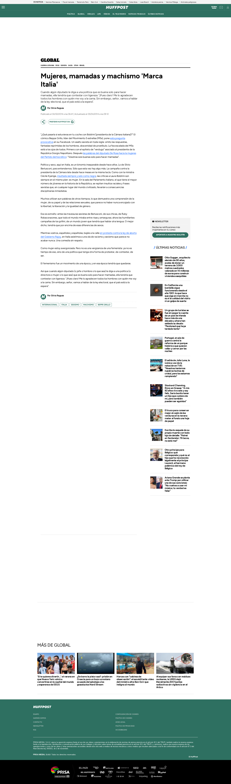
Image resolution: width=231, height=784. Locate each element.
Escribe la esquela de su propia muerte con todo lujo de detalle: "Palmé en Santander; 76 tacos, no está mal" (177, 435)
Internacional (49, 305)
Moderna (96, 776)
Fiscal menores (68, 2)
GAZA (70, 65)
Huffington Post (88, 772)
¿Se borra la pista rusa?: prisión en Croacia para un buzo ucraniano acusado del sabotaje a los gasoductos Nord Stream (94, 680)
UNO (103, 772)
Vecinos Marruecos (53, 2)
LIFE (99, 14)
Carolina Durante (107, 2)
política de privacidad (125, 726)
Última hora (214, 7)
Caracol (163, 768)
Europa (64, 65)
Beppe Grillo (104, 305)
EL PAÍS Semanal (141, 772)
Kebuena (160, 772)
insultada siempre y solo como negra (76, 176)
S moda (132, 776)
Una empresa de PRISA (61, 770)
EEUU (57, 65)
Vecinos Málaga (172, 2)
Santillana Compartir (124, 768)
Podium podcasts (109, 776)
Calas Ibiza (133, 2)
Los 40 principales (98, 768)
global (81, 14)
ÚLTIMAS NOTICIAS (156, 14)
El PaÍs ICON (121, 776)
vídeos (107, 14)
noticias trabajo (136, 14)
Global (50, 60)
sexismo (75, 305)
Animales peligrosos (188, 2)
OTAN (76, 65)
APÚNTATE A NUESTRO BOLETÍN (170, 235)
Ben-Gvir (94, 2)
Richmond (83, 776)
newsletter (38, 726)
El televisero (119, 14)
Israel (81, 65)
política (71, 14)
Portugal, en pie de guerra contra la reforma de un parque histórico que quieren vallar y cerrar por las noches (176, 344)
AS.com (144, 768)
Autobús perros (157, 2)
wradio (111, 772)
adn (153, 768)
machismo (88, 305)
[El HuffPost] (117, 7)
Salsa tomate (121, 2)
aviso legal (120, 722)
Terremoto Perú (82, 2)
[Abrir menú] (3, 7)
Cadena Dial (131, 772)
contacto (37, 722)
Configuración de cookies (127, 714)
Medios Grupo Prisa (61, 776)
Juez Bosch (144, 2)
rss (34, 730)
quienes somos (39, 718)
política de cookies (124, 718)
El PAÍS (85, 768)
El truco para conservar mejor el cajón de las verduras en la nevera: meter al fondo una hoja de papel (177, 415)
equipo (36, 714)
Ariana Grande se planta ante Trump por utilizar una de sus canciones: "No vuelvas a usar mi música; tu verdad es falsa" (177, 484)
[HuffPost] (42, 706)
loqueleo (144, 776)
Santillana (110, 768)
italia (64, 305)
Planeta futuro (151, 772)
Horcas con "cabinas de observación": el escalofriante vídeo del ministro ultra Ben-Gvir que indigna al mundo (135, 680)
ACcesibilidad (121, 730)
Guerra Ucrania (47, 65)
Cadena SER (136, 768)
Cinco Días (121, 772)
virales (91, 14)
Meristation (157, 776)
